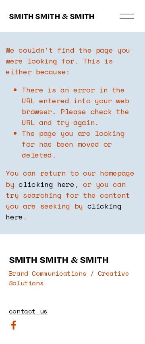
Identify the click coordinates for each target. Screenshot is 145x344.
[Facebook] (14, 325)
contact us (28, 311)
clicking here (46, 184)
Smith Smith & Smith (52, 15)
